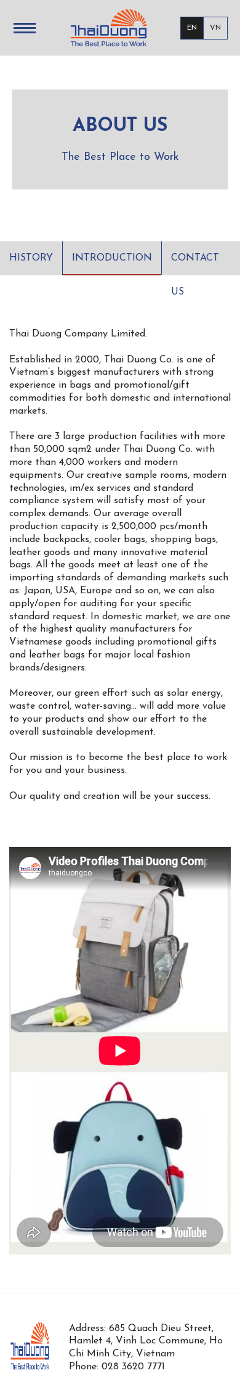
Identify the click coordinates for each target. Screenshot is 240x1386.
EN (192, 27)
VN (215, 27)
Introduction (112, 258)
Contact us (195, 264)
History (31, 258)
